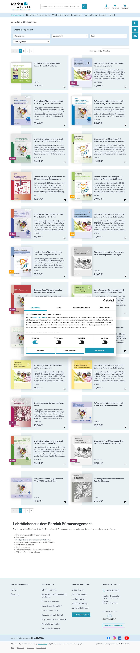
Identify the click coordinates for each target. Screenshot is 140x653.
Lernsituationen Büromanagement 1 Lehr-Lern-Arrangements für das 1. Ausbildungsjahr (108, 366)
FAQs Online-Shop (79, 594)
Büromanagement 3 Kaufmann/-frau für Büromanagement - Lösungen (109, 253)
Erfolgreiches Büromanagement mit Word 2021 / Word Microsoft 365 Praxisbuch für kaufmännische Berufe (49, 102)
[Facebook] (108, 638)
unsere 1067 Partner (40, 317)
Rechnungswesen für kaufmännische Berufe (49, 404)
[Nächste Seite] (28, 51)
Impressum (30, 648)
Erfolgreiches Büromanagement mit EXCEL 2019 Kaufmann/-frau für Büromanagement (48, 442)
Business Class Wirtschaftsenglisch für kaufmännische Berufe (48, 291)
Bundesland (58, 36)
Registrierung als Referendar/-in (54, 619)
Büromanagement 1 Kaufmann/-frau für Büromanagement (48, 366)
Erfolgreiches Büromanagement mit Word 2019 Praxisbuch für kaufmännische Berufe (48, 215)
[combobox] (61, 6)
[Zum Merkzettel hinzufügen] (65, 86)
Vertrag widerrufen (81, 614)
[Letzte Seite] (31, 51)
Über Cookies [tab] (104, 307)
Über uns (14, 594)
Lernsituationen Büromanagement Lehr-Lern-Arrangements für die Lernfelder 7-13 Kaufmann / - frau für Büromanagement (49, 253)
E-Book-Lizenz (77, 590)
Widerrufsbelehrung (80, 608)
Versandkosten (42, 644)
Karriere (14, 590)
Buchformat (19, 36)
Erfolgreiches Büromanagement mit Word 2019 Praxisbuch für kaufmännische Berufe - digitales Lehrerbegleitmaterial (48, 479)
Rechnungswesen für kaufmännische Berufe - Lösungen (109, 479)
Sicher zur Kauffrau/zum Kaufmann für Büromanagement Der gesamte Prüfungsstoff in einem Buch (49, 177)
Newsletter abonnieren (113, 625)
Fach (93, 36)
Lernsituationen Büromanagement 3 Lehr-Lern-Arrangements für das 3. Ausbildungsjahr (109, 215)
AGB (12, 648)
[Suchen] (84, 6)
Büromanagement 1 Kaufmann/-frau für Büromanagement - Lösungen (108, 442)
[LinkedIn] (120, 638)
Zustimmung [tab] (35, 307)
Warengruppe (20, 41)
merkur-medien (78, 599)
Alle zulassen (99, 350)
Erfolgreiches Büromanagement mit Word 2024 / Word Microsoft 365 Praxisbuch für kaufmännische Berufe (109, 102)
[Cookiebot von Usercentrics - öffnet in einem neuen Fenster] (105, 300)
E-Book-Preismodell (49, 590)
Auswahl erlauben (70, 350)
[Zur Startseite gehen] (21, 6)
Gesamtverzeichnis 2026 (52, 606)
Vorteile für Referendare (51, 628)
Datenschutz (20, 648)
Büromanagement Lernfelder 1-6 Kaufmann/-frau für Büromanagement (109, 140)
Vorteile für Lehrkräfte (50, 624)
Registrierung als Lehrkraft (52, 615)
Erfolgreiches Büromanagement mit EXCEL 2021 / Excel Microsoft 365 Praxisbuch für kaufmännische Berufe (49, 140)
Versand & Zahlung (79, 603)
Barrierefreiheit (41, 648)
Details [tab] (58, 307)
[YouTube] (127, 638)
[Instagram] (114, 638)
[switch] (58, 342)
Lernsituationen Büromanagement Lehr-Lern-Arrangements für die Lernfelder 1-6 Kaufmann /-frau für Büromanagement (108, 177)
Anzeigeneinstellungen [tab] (81, 307)
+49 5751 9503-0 (112, 590)
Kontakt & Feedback (50, 610)
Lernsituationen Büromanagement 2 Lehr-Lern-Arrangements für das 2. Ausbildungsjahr (109, 291)
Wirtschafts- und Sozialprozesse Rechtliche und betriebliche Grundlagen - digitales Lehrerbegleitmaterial (47, 64)
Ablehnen (40, 350)
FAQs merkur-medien (50, 601)
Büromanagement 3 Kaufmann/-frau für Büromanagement (109, 64)
